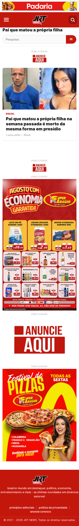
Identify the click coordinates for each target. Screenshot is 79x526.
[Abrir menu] (6, 20)
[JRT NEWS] (39, 480)
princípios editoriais (21, 507)
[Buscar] (72, 20)
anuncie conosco (40, 511)
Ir (71, 39)
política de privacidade (53, 507)
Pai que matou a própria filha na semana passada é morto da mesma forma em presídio (39, 123)
